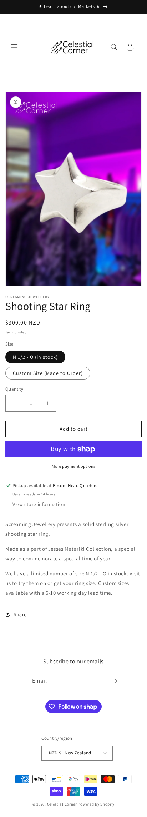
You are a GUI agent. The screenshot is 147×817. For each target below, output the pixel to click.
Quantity (14, 389)
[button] (14, 47)
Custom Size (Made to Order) (48, 373)
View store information (38, 504)
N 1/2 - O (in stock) (35, 357)
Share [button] (20, 614)
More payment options (74, 466)
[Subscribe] (114, 681)
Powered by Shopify (96, 804)
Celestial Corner (62, 804)
